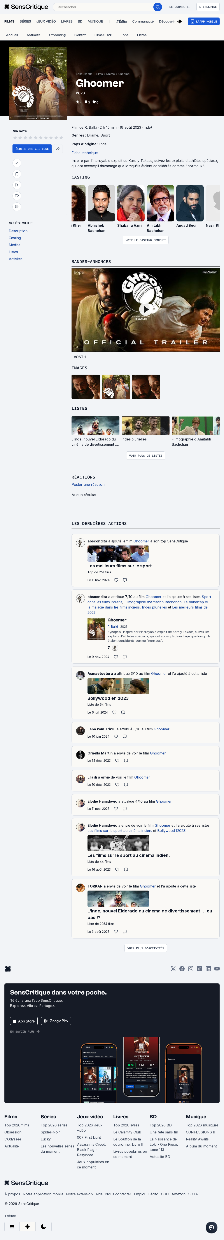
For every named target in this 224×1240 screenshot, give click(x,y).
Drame (110, 73)
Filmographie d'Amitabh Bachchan (153, 602)
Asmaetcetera (100, 673)
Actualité (11, 1146)
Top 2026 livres (126, 1125)
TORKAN (95, 886)
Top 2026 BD (161, 1125)
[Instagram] (190, 970)
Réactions (83, 477)
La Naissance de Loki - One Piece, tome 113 (164, 1144)
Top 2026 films (16, 1125)
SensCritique (84, 73)
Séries (48, 1117)
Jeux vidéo (90, 1117)
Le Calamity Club (127, 1132)
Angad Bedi (186, 225)
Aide (99, 1194)
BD (153, 1117)
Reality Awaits (197, 1139)
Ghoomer (124, 73)
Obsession (12, 1132)
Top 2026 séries (54, 1125)
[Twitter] (173, 970)
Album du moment (201, 1146)
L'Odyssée (12, 1139)
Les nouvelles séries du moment (57, 1149)
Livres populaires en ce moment (130, 1154)
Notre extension (79, 1194)
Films (99, 73)
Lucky (46, 1139)
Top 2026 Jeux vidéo (89, 1128)
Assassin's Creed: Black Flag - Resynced (91, 1149)
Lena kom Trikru (102, 729)
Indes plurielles (154, 607)
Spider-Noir (50, 1132)
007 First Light (89, 1137)
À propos (12, 1194)
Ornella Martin (100, 753)
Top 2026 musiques (202, 1125)
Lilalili (92, 777)
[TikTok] (199, 970)
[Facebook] (182, 970)
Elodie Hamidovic (102, 801)
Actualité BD (160, 1156)
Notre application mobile (43, 1194)
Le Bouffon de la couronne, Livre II (128, 1142)
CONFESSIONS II (200, 1132)
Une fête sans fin (164, 1132)
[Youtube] (217, 970)
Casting (81, 177)
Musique (196, 1117)
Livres (120, 1117)
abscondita (97, 541)
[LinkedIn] (208, 970)
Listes (79, 408)
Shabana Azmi (129, 225)
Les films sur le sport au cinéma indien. (120, 830)
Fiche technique (85, 153)
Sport (105, 135)
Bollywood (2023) (172, 830)
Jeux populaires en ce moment (93, 1164)
